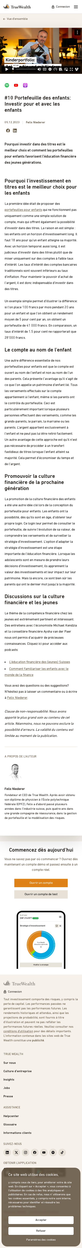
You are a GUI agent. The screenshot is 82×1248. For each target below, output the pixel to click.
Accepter (40, 1220)
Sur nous (9, 1063)
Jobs (6, 1088)
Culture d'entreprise (17, 1071)
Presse (8, 1096)
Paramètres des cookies (40, 1239)
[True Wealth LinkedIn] (7, 1152)
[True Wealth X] (16, 1152)
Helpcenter (11, 1116)
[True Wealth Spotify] (53, 1152)
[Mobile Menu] (76, 7)
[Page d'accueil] (17, 7)
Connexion (63, 6)
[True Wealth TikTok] (62, 1152)
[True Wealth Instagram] (25, 1152)
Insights (8, 1079)
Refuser (41, 1231)
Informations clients (17, 1133)
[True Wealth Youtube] (44, 1152)
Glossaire (10, 1124)
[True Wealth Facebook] (35, 1152)
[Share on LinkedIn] (14, 130)
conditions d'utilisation (18, 1031)
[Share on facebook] (8, 130)
